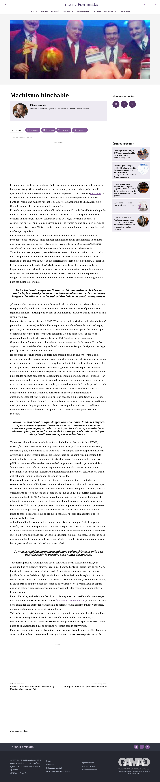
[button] (5, 4)
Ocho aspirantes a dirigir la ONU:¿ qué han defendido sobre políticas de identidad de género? (124, 154)
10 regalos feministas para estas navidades (85, 686)
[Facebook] (150, 4)
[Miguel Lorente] (20, 110)
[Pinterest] (155, 4)
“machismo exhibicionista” (70, 600)
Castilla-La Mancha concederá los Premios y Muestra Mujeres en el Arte (32, 687)
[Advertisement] (58, 159)
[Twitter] (145, 4)
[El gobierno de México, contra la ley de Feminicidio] (143, 206)
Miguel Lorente (38, 105)
